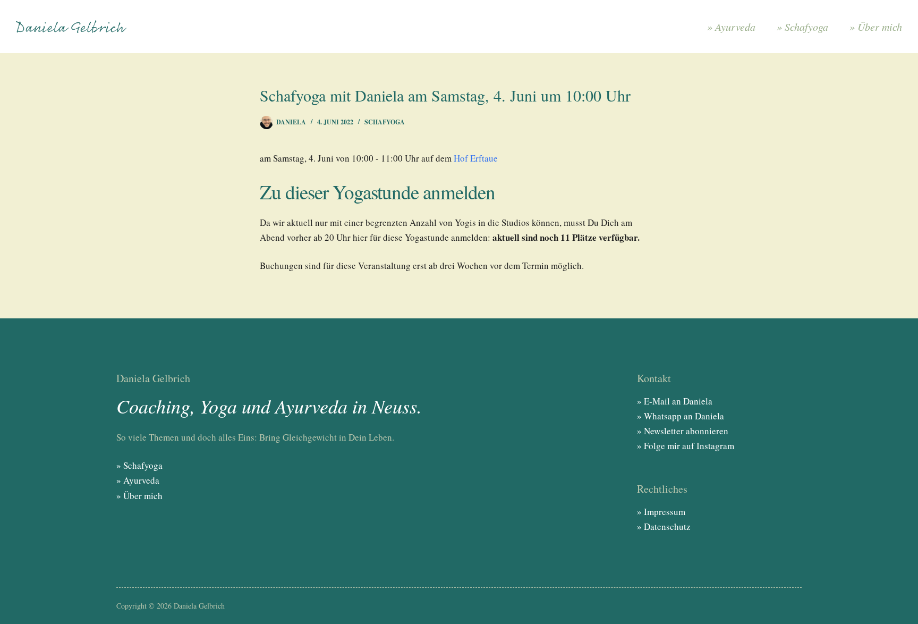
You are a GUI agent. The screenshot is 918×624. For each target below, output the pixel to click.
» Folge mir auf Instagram (685, 446)
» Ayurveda (137, 480)
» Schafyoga (802, 26)
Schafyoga (384, 122)
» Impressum (661, 511)
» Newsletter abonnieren (682, 431)
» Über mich (875, 26)
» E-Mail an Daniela (674, 401)
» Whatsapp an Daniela (680, 416)
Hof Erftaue (476, 158)
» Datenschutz (664, 526)
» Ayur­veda (731, 26)
